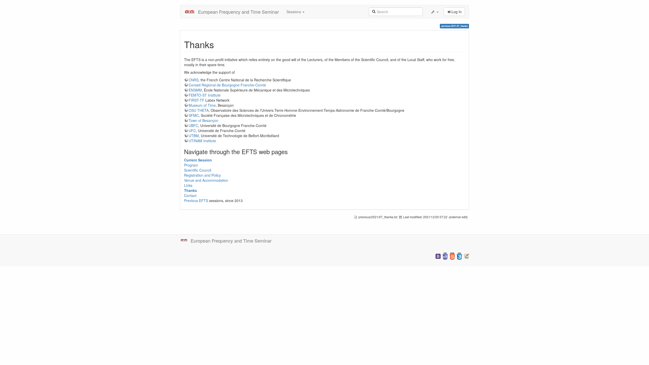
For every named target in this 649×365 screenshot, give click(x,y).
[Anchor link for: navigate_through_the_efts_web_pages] (291, 151)
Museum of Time (202, 105)
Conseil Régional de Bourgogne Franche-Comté (227, 84)
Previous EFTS (196, 200)
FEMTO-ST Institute (205, 95)
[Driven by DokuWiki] (466, 255)
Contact (190, 195)
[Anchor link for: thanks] (218, 44)
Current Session (198, 159)
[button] (434, 11)
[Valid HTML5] (452, 255)
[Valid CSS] (459, 255)
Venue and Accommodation (206, 180)
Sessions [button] (294, 11)
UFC (192, 130)
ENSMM (195, 90)
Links (188, 185)
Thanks (190, 190)
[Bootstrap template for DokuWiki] (438, 255)
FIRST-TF (196, 100)
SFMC (194, 115)
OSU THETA (199, 110)
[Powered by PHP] (445, 255)
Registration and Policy (202, 175)
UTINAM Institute (202, 140)
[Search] (373, 11)
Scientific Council (197, 170)
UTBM (194, 135)
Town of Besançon (203, 120)
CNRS (194, 79)
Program (191, 165)
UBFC (193, 125)
